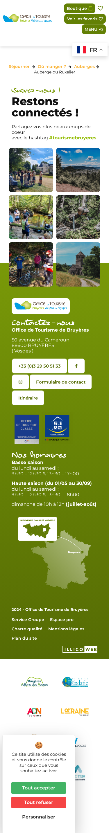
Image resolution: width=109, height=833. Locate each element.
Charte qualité (27, 629)
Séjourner (19, 66)
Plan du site (24, 638)
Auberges (84, 66)
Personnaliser (38, 817)
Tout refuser (38, 802)
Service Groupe (28, 619)
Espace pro (62, 619)
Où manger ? (52, 66)
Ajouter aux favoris (101, 8)
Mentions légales (66, 629)
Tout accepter (38, 788)
